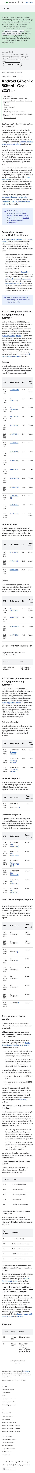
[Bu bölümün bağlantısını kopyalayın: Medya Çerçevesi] (19, 524)
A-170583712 (14, 570)
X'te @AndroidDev (7, 1416)
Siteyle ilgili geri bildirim (21, 1465)
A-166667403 (14, 487)
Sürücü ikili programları (9, 1405)
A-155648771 (14, 416)
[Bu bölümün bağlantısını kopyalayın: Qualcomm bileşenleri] (23, 815)
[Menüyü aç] (3, 2)
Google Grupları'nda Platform (11, 1425)
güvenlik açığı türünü (8, 336)
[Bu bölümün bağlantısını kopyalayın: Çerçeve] (11, 362)
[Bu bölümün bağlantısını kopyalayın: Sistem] (10, 581)
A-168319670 (14, 443)
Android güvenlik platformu (13, 239)
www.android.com (7, 1445)
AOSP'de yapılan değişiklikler (12, 40)
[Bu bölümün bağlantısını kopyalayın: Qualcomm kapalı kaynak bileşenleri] (3, 902)
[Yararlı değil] (21, 76)
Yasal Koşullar (26, 1462)
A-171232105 (14, 514)
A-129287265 (14, 505)
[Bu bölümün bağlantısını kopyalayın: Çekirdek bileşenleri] (21, 722)
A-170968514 (14, 390)
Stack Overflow (6, 1452)
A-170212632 (14, 425)
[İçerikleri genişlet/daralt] (12, 96)
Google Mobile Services (9, 1449)
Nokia (11, 1316)
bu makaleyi (23, 1100)
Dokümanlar (10, 72)
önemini (18, 336)
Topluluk (17, 1462)
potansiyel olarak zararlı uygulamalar (18, 279)
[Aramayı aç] (18, 2)
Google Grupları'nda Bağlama (11, 1431)
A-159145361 (14, 496)
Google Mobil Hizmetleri (13, 284)
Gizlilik (11, 1465)
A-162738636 (14, 469)
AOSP (3, 72)
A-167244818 (14, 460)
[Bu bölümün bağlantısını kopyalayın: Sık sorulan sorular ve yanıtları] (12, 1019)
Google (19, 1314)
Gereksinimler (6, 1392)
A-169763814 (14, 434)
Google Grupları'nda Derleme (11, 1428)
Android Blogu (6, 1419)
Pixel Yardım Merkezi (8, 1442)
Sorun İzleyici (6, 1455)
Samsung (20, 1316)
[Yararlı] (18, 76)
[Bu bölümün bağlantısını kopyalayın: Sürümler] (14, 1325)
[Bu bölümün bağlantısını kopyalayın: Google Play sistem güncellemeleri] (3, 649)
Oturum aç (29, 2)
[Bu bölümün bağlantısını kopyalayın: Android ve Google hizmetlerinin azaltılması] (30, 235)
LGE (30, 1314)
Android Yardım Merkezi (9, 1439)
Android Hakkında (7, 1462)
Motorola (5, 1316)
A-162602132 (14, 552)
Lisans (5, 1465)
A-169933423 (14, 635)
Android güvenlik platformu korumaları (14, 197)
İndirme (4, 1396)
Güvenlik (19, 72)
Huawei (25, 1314)
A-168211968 (14, 452)
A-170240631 (14, 561)
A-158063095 (14, 626)
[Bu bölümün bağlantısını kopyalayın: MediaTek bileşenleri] (22, 778)
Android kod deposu (8, 1389)
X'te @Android (6, 1413)
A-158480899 (14, 478)
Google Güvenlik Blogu (9, 1422)
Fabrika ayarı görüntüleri (9, 1402)
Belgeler (5, 8)
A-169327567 (14, 617)
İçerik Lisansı (26, 1371)
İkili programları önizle (8, 1399)
